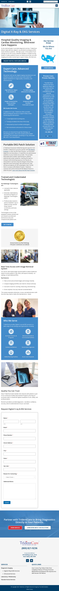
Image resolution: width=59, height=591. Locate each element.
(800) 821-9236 (29, 548)
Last (21, 424)
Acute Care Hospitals (28, 357)
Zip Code (6, 466)
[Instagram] (27, 1)
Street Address (8, 443)
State (6, 458)
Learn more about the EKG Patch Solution (23, 170)
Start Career (35, 568)
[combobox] (50, 2)
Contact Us (4, 1)
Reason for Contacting (11, 474)
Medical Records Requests (39, 571)
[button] (56, 5)
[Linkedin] (30, 1)
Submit (7, 502)
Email (6, 427)
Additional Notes (8, 481)
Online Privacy (29, 589)
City (5, 450)
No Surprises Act (51, 571)
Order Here (11, 1)
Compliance (35, 570)
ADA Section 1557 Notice (39, 573)
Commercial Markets (11, 347)
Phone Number (8, 435)
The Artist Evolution (43, 587)
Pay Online (42, 568)
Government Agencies (28, 347)
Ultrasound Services (9, 574)
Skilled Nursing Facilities (11, 357)
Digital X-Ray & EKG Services (12, 571)
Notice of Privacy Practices (46, 570)
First (5, 424)
